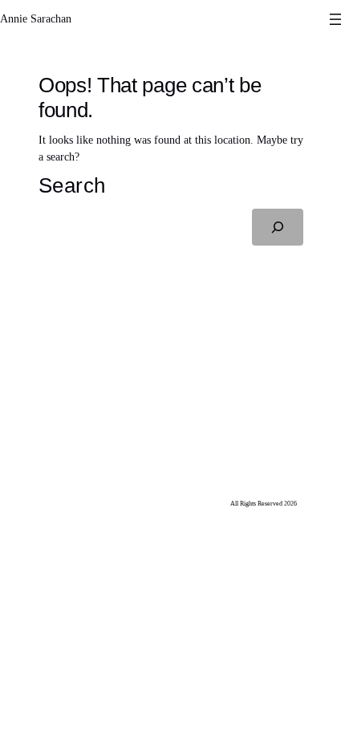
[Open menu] (335, 19)
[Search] (277, 227)
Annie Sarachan (35, 19)
